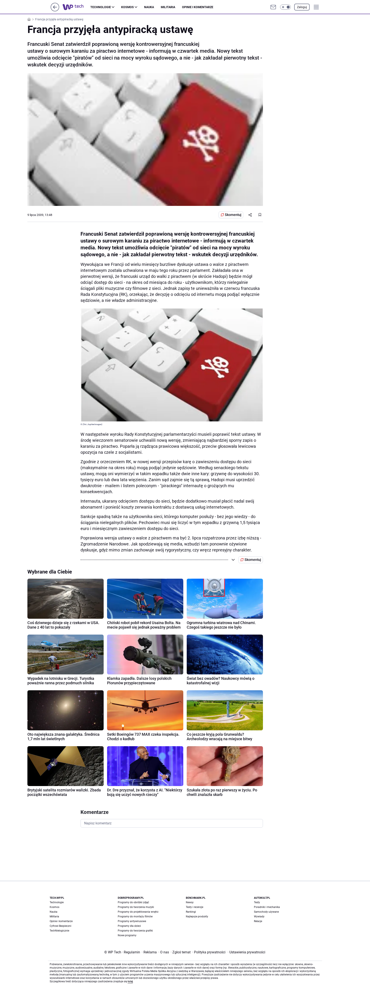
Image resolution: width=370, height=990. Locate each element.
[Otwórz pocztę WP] (273, 7)
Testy (257, 902)
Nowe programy (127, 935)
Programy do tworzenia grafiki (135, 930)
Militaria (168, 7)
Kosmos (127, 7)
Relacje (258, 921)
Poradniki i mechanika (267, 907)
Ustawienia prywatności (246, 952)
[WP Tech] (76, 7)
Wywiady (259, 916)
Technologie (100, 7)
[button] (285, 7)
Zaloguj (302, 7)
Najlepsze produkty (197, 916)
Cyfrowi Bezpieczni (60, 925)
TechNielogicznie (59, 930)
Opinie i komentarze (197, 7)
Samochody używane (266, 911)
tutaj (130, 981)
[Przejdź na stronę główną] (55, 10)
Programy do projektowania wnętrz (138, 911)
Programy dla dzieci (129, 925)
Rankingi (191, 911)
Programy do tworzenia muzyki (136, 907)
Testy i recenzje (194, 907)
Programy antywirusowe (132, 921)
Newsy (190, 902)
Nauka (149, 7)
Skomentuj (233, 215)
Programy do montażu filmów (135, 916)
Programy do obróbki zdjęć (133, 902)
